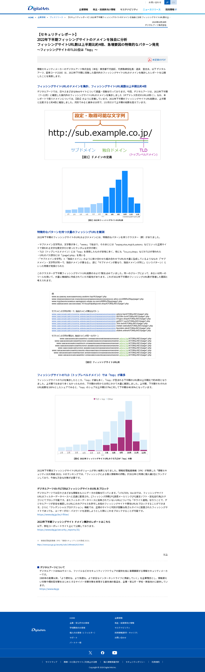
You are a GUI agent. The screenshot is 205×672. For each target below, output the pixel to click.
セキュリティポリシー (135, 662)
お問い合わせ (155, 2)
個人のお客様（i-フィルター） (83, 632)
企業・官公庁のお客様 (79, 622)
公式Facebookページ (102, 652)
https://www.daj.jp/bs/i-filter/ (53, 514)
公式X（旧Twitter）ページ (90, 652)
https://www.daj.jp (49, 588)
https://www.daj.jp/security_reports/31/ (58, 529)
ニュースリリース (152, 9)
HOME (31, 17)
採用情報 (169, 9)
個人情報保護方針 (111, 662)
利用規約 (156, 662)
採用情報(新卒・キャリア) (126, 632)
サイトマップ (51, 662)
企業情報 (83, 9)
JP (167, 2)
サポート (73, 637)
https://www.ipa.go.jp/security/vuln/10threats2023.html (60, 544)
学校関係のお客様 (77, 627)
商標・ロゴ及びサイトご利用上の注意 (80, 662)
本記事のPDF (159, 59)
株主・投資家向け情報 (104, 9)
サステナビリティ (129, 9)
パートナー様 (75, 642)
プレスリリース (56, 17)
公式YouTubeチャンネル (115, 652)
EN (173, 2)
